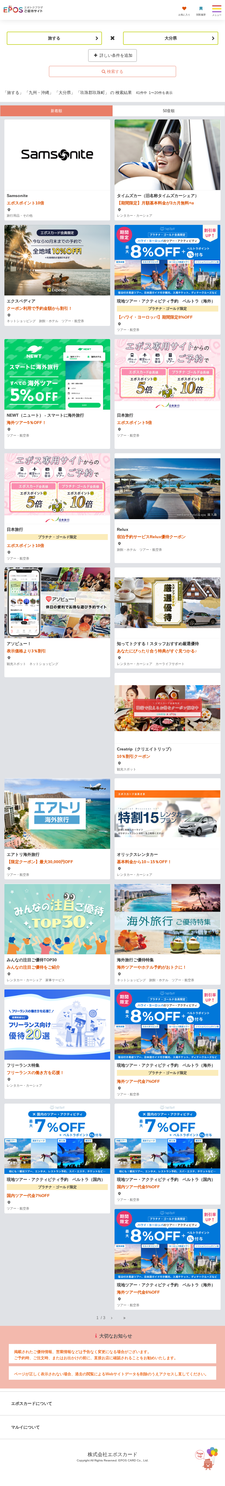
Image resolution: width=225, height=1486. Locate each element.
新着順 (56, 111)
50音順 (169, 111)
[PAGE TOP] (211, 1457)
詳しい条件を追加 (115, 55)
